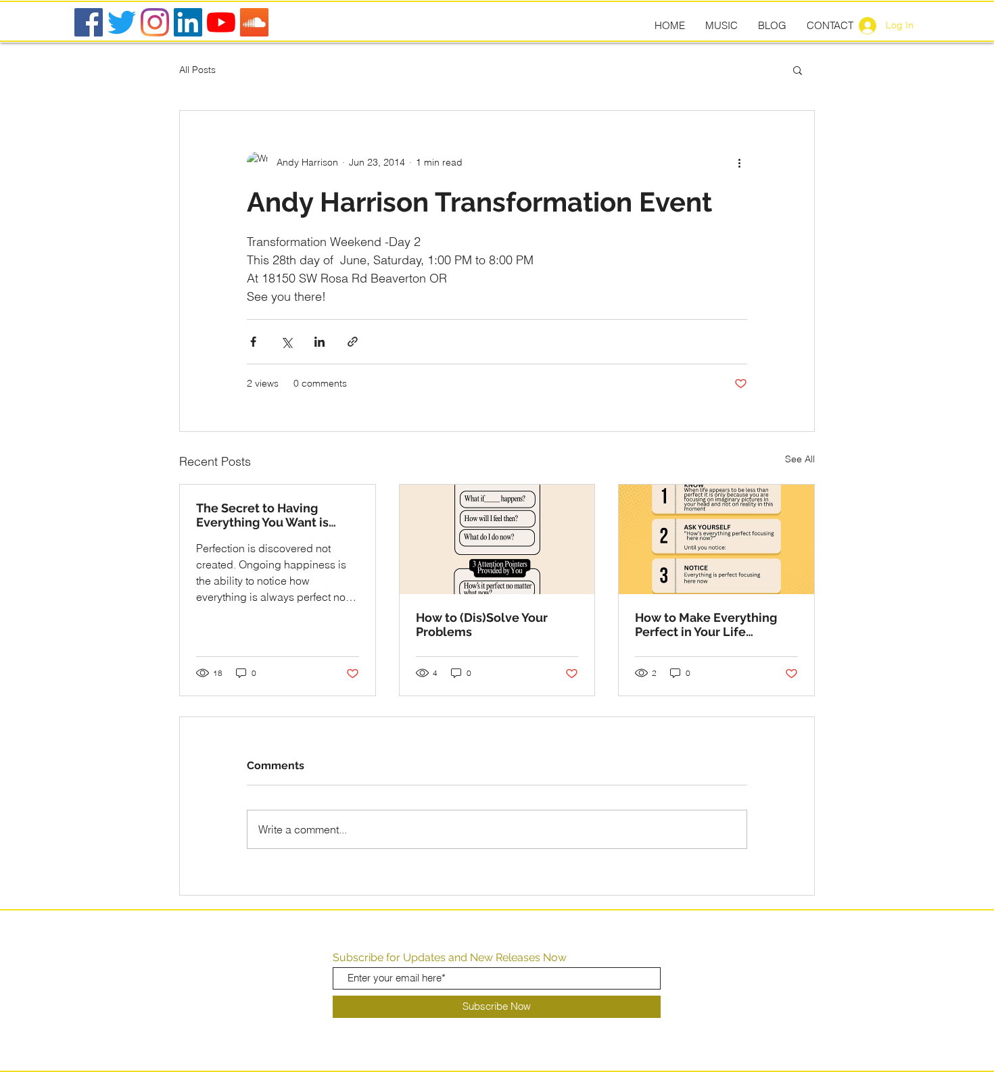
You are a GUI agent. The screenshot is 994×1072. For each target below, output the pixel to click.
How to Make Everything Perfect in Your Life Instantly (706, 624)
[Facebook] (88, 22)
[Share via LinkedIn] (319, 341)
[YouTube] (221, 22)
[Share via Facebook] (253, 341)
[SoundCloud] (254, 22)
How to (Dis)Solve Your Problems (482, 624)
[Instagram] (155, 22)
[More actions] (739, 162)
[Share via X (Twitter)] (286, 341)
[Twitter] (122, 22)
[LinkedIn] (188, 22)
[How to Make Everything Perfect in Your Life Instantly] (716, 539)
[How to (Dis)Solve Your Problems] (497, 539)
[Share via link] (352, 341)
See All (800, 459)
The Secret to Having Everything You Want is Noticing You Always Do (264, 515)
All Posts (197, 70)
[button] (797, 69)
